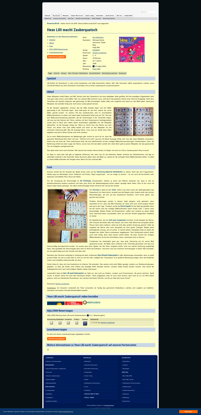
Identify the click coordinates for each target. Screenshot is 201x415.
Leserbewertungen (56, 52)
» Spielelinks (48, 394)
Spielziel (52, 40)
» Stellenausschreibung (128, 390)
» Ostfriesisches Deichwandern (92, 383)
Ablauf (51, 43)
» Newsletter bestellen (51, 401)
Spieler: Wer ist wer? (77, 15)
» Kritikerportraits (126, 386)
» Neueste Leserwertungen (52, 375)
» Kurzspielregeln (50, 390)
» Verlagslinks (49, 397)
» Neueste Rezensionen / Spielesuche (55, 368)
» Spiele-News (126, 361)
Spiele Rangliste (96, 18)
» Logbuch (125, 365)
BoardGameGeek (109, 405)
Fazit (51, 46)
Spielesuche (48, 18)
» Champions (87, 390)
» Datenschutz (126, 401)
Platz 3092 (96, 69)
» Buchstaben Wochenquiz (91, 368)
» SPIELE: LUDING (89, 397)
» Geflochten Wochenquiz (90, 365)
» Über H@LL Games (127, 379)
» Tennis (86, 386)
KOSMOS (96, 50)
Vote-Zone (71, 18)
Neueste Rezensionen (59, 18)
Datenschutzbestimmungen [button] (66, 411)
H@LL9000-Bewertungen (58, 49)
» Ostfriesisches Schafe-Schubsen (131, 383)
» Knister (86, 379)
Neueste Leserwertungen (83, 18)
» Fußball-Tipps (88, 372)
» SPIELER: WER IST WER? (91, 394)
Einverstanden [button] (188, 411)
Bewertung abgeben (57, 57)
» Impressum (125, 394)
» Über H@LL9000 (127, 375)
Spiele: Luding (90, 15)
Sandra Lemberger (100, 53)
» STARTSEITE (49, 357)
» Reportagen (125, 368)
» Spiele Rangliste (50, 379)
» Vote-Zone (48, 372)
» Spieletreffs (87, 361)
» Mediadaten (125, 397)
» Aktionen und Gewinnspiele (53, 361)
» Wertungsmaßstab (50, 383)
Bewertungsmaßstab (109, 18)
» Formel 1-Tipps (88, 375)
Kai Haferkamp (98, 37)
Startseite (47, 15)
